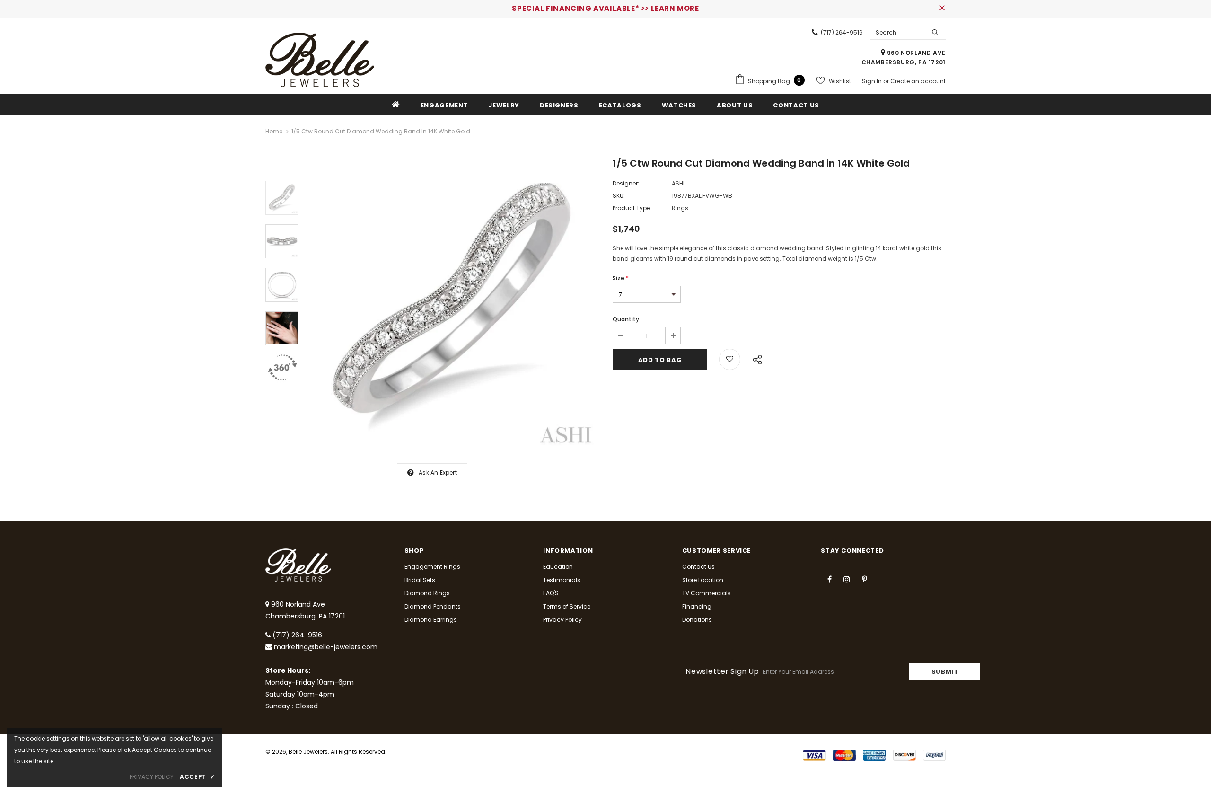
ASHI (678, 183)
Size (621, 278)
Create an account (918, 81)
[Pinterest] (864, 578)
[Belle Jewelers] (319, 60)
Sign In (872, 81)
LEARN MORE (675, 8)
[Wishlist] (729, 359)
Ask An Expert (438, 472)
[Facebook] (829, 578)
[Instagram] (846, 578)
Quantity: (627, 319)
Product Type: (632, 208)
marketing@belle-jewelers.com (325, 647)
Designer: (626, 183)
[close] (942, 8)
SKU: (619, 196)
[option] (453, 304)
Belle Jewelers (308, 752)
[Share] (754, 358)
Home (273, 131)
